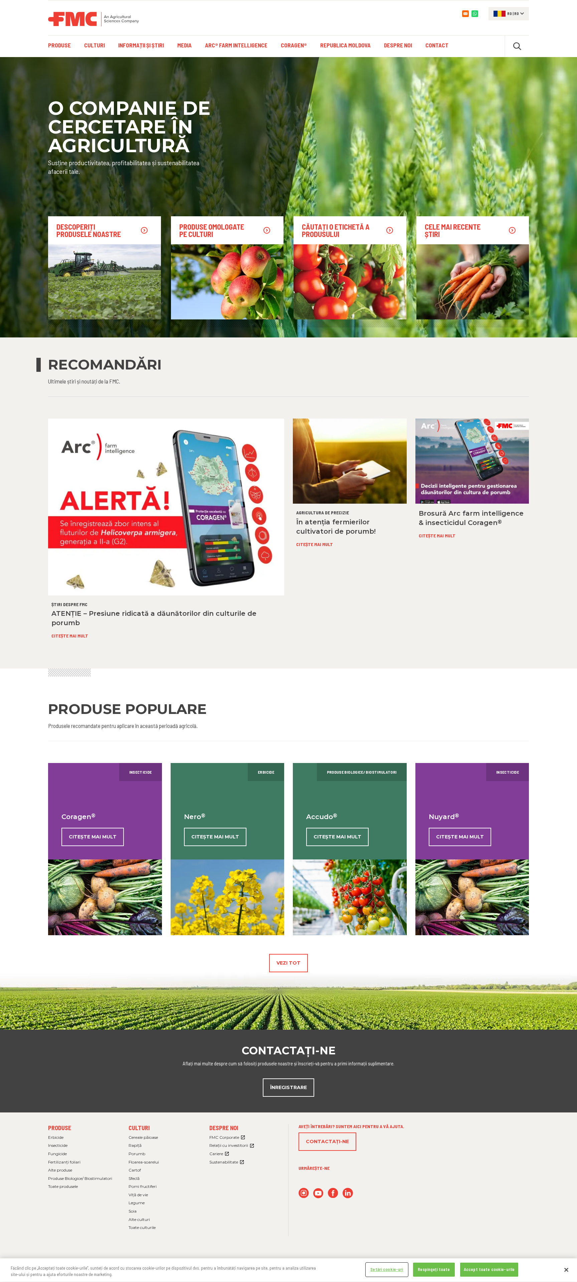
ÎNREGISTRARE (288, 1087)
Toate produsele (63, 1186)
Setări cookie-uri (386, 1269)
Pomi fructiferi (143, 1186)
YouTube (318, 1193)
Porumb (137, 1153)
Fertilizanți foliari (64, 1162)
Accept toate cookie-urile (489, 1269)
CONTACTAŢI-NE (327, 1141)
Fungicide (57, 1153)
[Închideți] (566, 1269)
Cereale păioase (143, 1137)
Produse (59, 1127)
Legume (137, 1202)
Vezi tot (288, 963)
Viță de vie (138, 1194)
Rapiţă (135, 1145)
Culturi (139, 1127)
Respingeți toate (434, 1269)
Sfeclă (134, 1178)
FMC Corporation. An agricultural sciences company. (93, 19)
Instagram (304, 1193)
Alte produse (60, 1170)
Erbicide (55, 1137)
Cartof (135, 1170)
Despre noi (223, 1127)
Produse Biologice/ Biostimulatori (80, 1178)
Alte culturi (139, 1219)
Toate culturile (142, 1227)
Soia (133, 1211)
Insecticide (57, 1145)
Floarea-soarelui (144, 1162)
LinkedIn (348, 1193)
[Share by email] (465, 13)
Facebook (333, 1193)
